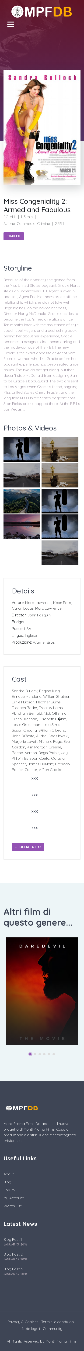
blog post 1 (13, 1239)
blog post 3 (13, 1269)
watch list (12, 1206)
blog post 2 (13, 1254)
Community (52, 1328)
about (9, 1174)
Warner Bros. (44, 642)
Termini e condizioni (57, 1321)
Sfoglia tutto (28, 847)
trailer (13, 236)
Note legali (31, 1328)
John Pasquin (39, 615)
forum (9, 1190)
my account (14, 1198)
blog (7, 1182)
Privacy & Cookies (23, 1321)
